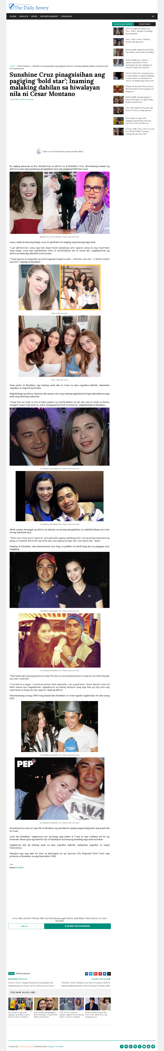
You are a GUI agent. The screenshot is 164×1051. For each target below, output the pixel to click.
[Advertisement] (60, 43)
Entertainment (49, 16)
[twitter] (126, 1046)
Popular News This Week (123, 24)
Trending (66, 16)
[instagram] (135, 1046)
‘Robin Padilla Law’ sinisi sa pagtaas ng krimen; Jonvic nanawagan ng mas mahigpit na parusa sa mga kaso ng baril (139, 64)
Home (13, 16)
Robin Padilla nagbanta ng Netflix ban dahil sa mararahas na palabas (140, 51)
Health (23, 16)
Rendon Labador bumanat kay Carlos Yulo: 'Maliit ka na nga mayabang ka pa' (96, 1015)
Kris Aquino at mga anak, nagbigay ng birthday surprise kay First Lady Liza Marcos (19, 1015)
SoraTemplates (25, 1046)
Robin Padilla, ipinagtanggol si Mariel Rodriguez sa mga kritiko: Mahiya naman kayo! (46, 1015)
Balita (21, 867)
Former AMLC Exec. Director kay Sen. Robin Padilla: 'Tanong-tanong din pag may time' (140, 131)
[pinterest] (153, 1046)
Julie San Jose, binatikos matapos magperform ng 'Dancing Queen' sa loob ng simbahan (72, 1015)
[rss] (140, 1046)
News (34, 16)
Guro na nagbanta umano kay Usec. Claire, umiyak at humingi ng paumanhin (139, 31)
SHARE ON (78, 926)
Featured (145, 24)
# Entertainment (23, 973)
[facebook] (122, 1046)
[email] (144, 1046)
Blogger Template (55, 1046)
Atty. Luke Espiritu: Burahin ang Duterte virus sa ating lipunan (139, 109)
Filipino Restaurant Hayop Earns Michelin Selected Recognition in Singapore (140, 88)
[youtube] (149, 1046)
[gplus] (131, 1046)
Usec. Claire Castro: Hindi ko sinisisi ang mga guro (138, 40)
